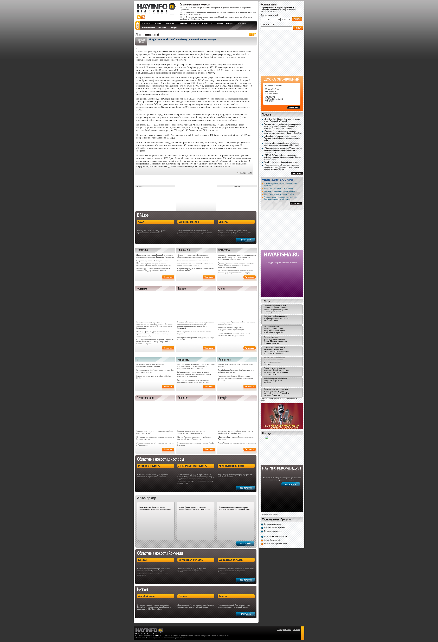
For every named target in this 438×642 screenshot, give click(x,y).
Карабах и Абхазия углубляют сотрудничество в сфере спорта (231, 329)
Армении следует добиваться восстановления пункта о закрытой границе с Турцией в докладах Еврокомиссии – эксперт (282, 126)
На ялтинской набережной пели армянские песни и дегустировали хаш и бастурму (235, 272)
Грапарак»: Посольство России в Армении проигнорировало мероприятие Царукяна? (281, 144)
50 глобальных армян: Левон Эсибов (279, 194)
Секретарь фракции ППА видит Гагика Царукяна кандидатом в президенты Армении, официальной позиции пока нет (153, 263)
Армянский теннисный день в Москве (279, 191)
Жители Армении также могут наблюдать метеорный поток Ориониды (194, 438)
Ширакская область (231, 559)
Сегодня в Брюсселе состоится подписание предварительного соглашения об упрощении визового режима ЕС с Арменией (195, 325)
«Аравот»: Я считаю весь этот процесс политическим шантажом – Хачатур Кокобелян (283, 132)
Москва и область (149, 465)
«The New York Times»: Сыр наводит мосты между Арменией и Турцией (282, 120)
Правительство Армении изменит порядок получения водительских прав (155, 508)
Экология (162, 28)
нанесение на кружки (273, 85)
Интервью (230, 23)
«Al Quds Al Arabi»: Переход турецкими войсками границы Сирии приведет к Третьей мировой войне (282, 157)
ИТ (212, 23)
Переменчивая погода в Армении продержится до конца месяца (191, 432)
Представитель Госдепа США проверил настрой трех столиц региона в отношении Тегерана (235, 378)
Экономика (170, 23)
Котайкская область (190, 559)
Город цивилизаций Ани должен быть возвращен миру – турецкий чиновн (234, 606)
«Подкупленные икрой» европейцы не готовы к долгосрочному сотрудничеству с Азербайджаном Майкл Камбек (196, 366)
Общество (183, 23)
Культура (195, 23)
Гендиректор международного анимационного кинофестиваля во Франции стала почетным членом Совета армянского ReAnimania (154, 325)
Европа (223, 221)
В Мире (243, 173)
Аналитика (243, 23)
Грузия (182, 596)
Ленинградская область (192, 465)
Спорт (205, 23)
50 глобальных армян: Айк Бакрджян (279, 188)
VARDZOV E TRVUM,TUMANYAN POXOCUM (274, 99)
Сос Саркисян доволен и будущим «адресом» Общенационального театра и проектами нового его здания (155, 342)
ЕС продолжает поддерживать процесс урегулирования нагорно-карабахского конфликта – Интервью (194, 374)
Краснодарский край (231, 465)
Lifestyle (173, 28)
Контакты (287, 629)
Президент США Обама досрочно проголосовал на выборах (151, 232)
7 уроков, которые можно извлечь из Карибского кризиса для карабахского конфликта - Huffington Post (154, 607)
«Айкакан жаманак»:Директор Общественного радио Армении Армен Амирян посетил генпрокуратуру (283, 150)
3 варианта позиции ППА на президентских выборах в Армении (279, 9)
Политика (158, 23)
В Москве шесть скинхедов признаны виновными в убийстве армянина (153, 476)
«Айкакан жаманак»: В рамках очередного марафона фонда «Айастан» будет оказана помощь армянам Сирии (281, 167)
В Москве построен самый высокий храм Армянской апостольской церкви (281, 198)
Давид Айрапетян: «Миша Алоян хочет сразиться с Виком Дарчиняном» (234, 334)
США (250, 173)
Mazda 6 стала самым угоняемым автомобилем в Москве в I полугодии (194, 508)
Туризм (220, 23)
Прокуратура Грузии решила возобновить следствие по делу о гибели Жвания (153, 270)
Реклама (296, 629)
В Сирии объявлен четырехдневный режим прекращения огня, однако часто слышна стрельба (194, 233)
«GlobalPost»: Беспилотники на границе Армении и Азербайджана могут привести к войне (282, 138)
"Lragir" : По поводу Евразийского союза (281, 162)
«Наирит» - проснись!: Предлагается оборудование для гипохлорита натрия (193, 256)
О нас (279, 629)
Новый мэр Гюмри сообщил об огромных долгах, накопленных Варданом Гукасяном (155, 256)
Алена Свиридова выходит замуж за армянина (237, 443)
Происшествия (148, 28)
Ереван (142, 559)
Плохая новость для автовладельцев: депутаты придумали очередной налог (234, 508)
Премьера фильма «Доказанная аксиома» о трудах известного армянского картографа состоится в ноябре (154, 334)
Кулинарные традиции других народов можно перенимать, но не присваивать (193, 381)
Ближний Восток (188, 221)
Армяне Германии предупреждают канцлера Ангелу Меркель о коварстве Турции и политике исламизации (234, 233)
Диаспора (146, 23)
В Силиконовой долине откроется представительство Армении (150, 365)
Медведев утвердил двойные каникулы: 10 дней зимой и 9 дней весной (235, 432)
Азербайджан (146, 596)
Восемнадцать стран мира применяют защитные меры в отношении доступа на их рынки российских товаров (195, 263)
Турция (223, 596)
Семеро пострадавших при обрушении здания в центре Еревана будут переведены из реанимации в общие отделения (237, 257)
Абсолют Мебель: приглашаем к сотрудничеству (272, 91)
